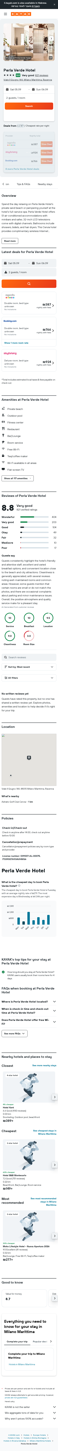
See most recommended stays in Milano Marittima (43, 1201)
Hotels (26, 1435)
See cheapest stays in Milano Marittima (44, 1132)
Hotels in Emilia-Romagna (35, 1438)
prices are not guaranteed (16, 1397)
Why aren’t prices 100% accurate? (24, 1418)
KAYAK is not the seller (17, 1407)
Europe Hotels (39, 1435)
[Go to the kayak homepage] (21, 14)
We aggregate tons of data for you (24, 1412)
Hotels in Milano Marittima (22, 1364)
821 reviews (41, 75)
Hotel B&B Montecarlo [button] (14, 1175)
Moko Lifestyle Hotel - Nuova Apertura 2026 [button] (26, 1246)
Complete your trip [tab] (17, 1341)
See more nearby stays (44, 1065)
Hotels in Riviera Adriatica (15, 1441)
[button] (54, 4)
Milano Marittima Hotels (40, 1441)
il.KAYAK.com (14, 1435)
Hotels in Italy (14, 1438)
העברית (36, 6)
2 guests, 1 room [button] (15, 97)
